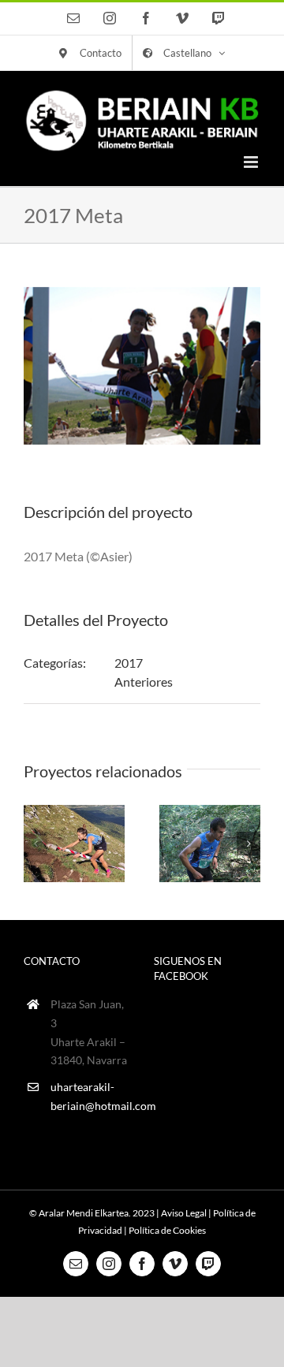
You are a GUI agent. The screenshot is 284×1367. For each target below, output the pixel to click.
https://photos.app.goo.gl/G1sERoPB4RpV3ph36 (209, 843)
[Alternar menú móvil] (252, 162)
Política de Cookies (167, 1230)
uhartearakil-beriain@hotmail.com (90, 1096)
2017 (128, 662)
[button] (35, 843)
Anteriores (143, 681)
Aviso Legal (184, 1213)
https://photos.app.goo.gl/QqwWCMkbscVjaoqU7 (74, 843)
